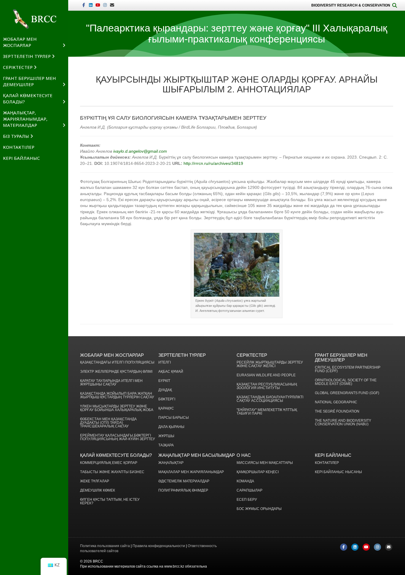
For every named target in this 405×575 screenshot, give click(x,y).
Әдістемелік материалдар (183, 481)
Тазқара (166, 445)
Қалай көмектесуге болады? (27, 98)
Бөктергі (166, 399)
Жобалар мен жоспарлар (20, 42)
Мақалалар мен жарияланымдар (191, 472)
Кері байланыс (21, 158)
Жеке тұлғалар (94, 481)
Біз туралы (16, 136)
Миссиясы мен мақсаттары (265, 463)
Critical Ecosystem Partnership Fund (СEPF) (347, 369)
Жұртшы (166, 436)
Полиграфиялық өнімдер (183, 490)
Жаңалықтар (171, 463)
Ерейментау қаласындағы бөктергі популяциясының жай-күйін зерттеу (117, 437)
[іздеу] (395, 5)
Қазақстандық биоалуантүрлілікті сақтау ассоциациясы (270, 399)
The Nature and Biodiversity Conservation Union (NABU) (343, 422)
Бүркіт (164, 381)
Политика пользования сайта (105, 546)
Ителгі (164, 362)
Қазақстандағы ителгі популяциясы (117, 362)
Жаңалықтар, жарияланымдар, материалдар (25, 119)
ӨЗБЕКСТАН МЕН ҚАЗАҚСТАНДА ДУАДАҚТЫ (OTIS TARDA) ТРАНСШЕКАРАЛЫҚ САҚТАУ (108, 422)
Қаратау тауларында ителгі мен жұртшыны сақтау (111, 382)
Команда (245, 481)
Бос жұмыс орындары (259, 509)
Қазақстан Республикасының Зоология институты (267, 386)
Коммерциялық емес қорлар (108, 463)
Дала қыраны (171, 427)
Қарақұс (166, 408)
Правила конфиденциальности (159, 546)
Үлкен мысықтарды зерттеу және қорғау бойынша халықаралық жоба (116, 408)
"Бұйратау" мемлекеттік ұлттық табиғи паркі (267, 412)
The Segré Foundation (337, 411)
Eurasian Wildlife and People (266, 375)
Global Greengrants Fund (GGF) (347, 393)
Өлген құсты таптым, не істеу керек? (110, 501)
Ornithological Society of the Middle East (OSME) (346, 382)
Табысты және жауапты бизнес (112, 472)
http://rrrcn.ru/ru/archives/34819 (213, 163)
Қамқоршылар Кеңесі (258, 472)
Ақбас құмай (170, 372)
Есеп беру (247, 500)
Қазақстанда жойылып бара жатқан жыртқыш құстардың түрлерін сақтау (117, 395)
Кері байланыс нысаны (338, 472)
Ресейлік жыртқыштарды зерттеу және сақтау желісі (270, 364)
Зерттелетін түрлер (27, 56)
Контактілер (18, 147)
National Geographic (336, 402)
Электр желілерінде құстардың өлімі (116, 372)
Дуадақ (165, 390)
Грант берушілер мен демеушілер (29, 81)
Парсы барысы (173, 418)
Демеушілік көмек (97, 490)
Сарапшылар (249, 490)
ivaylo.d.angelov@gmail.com (140, 151)
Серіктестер (18, 67)
